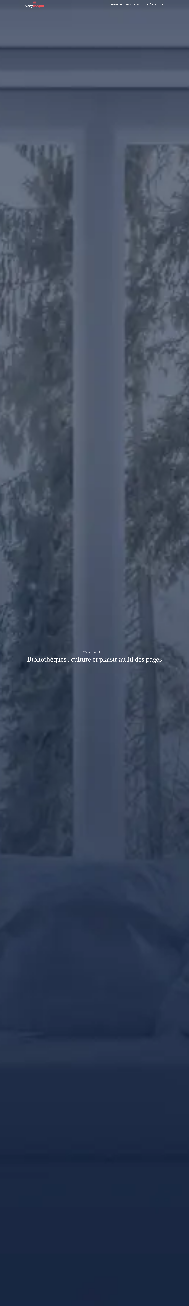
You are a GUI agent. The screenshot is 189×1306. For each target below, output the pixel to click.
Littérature (117, 4)
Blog (161, 4)
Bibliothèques (149, 4)
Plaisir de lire (132, 4)
